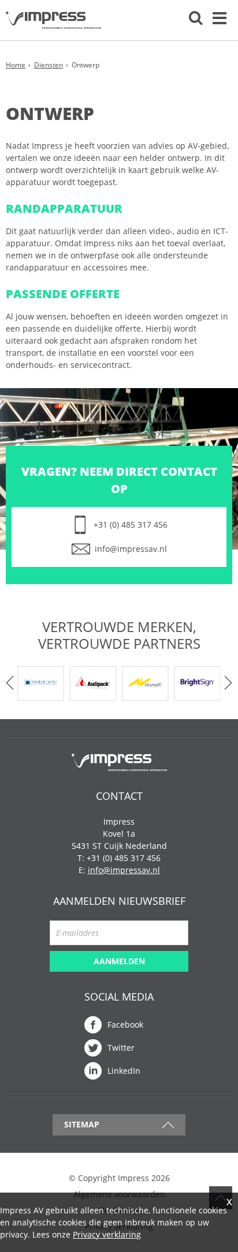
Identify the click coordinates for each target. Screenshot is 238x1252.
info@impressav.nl (131, 548)
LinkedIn (123, 1070)
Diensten (48, 65)
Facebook (125, 1024)
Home (15, 65)
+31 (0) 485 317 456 (131, 524)
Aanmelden (119, 961)
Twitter (121, 1047)
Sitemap (81, 1124)
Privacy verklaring (107, 1234)
